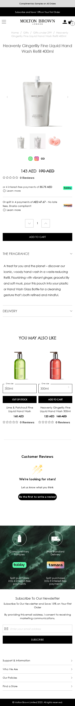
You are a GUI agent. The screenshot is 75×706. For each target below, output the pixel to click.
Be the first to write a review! (37, 497)
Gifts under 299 (42, 32)
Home (15, 32)
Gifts (26, 32)
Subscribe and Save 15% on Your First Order (37, 12)
